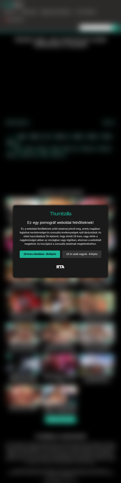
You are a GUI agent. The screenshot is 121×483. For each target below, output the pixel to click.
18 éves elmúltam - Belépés (40, 254)
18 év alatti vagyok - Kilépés (82, 254)
